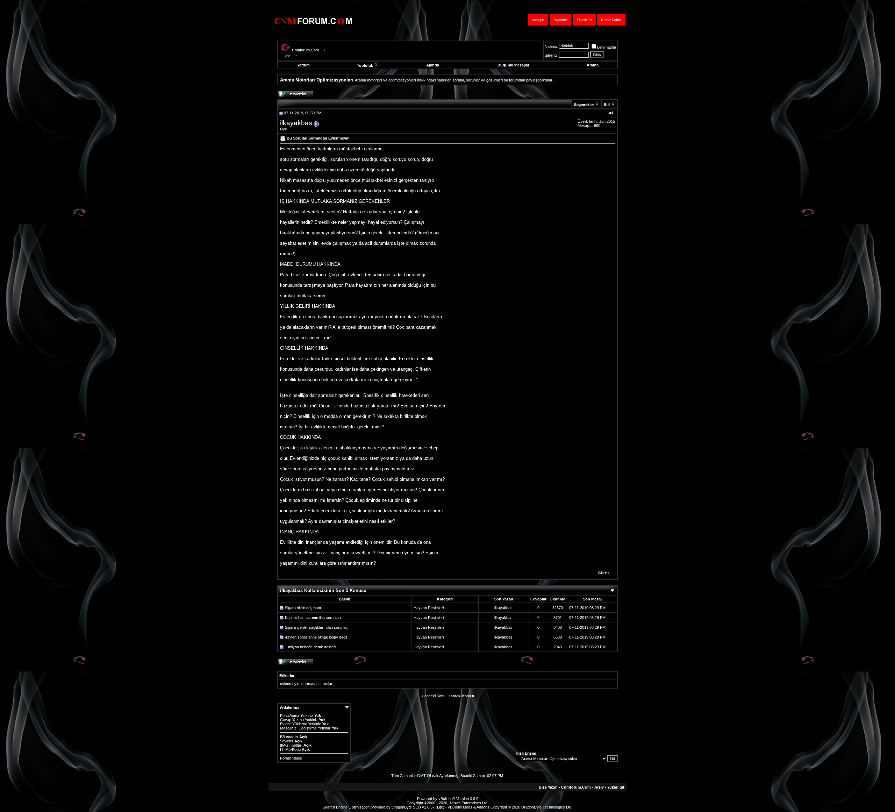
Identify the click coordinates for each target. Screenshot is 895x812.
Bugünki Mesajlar (513, 65)
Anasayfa (538, 20)
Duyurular (560, 20)
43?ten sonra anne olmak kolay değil (316, 637)
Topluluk (365, 65)
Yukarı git (615, 787)
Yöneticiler (584, 20)
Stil (607, 104)
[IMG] (284, 745)
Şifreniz (551, 55)
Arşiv (599, 787)
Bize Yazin (548, 787)
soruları (327, 684)
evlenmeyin (289, 684)
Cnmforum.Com (305, 50)
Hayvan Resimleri (429, 608)
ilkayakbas (296, 123)
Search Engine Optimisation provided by (357, 807)
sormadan (309, 684)
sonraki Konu (460, 696)
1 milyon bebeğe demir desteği (310, 647)
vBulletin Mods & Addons (468, 807)
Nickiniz (551, 46)
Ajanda (432, 65)
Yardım (303, 65)
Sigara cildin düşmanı (303, 608)
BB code (287, 737)
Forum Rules (291, 758)
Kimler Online (611, 20)
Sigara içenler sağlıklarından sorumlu (316, 627)
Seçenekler (584, 104)
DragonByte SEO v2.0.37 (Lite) (418, 807)
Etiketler (286, 676)
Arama (593, 65)
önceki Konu (434, 696)
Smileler (286, 741)
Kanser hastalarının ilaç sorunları (313, 617)
